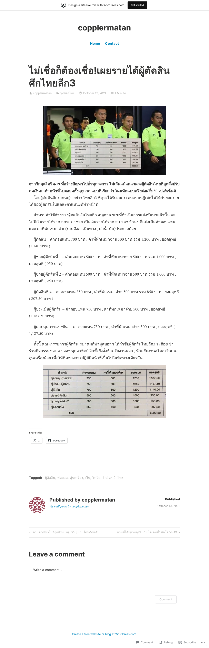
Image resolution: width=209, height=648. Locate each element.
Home (95, 43)
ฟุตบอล (62, 478)
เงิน (87, 478)
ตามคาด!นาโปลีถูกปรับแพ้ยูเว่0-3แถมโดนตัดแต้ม (63, 533)
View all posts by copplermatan (69, 506)
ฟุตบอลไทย (67, 93)
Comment (165, 599)
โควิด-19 (109, 478)
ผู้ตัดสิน (50, 478)
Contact (112, 43)
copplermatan (104, 27)
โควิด (96, 478)
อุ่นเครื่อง (76, 478)
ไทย (120, 478)
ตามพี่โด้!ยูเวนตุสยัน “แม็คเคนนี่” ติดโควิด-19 (147, 533)
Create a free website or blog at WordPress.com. (104, 634)
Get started (137, 5)
